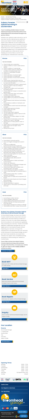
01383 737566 (20, 246)
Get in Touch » (6, 319)
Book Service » (6, 286)
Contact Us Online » (7, 251)
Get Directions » (6, 341)
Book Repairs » (6, 302)
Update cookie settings (6, 414)
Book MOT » (6, 268)
